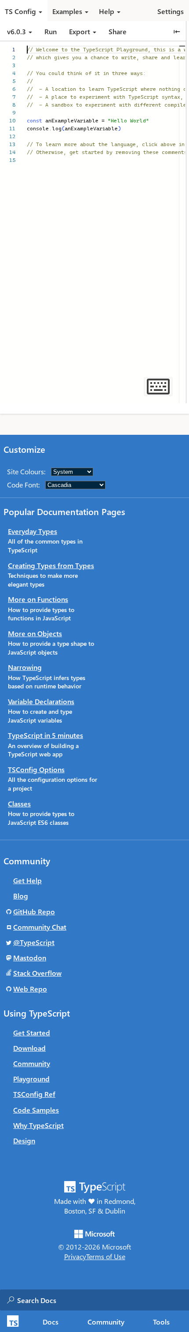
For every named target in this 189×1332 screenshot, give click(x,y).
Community (105, 1321)
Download (29, 1048)
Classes (19, 803)
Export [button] (79, 31)
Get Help (27, 880)
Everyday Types (32, 531)
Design (24, 1140)
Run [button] (50, 31)
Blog (20, 895)
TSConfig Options (36, 769)
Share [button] (118, 31)
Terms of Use (105, 1256)
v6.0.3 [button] (17, 31)
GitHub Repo (34, 911)
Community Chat (39, 926)
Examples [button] (67, 11)
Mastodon (29, 957)
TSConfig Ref (34, 1094)
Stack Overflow (37, 973)
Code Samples (36, 1109)
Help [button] (106, 11)
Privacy (75, 1256)
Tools (161, 1321)
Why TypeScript (38, 1125)
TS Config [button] (20, 11)
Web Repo (30, 988)
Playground (31, 1078)
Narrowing (25, 667)
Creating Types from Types (51, 565)
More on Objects (35, 633)
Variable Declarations (41, 701)
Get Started (31, 1032)
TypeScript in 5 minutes (45, 735)
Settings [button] (170, 11)
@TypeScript (34, 942)
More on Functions (38, 599)
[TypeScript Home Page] (11, 1321)
